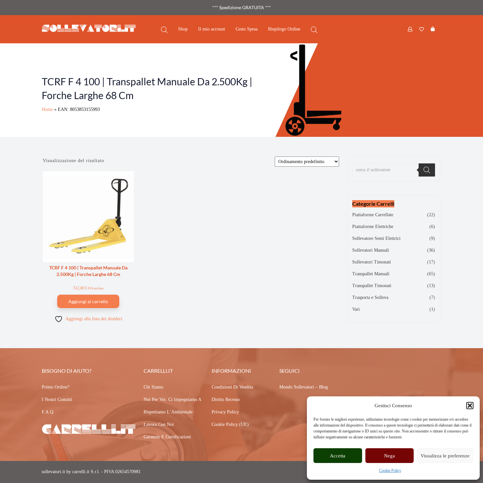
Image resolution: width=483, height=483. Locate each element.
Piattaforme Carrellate (372, 214)
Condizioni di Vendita (232, 387)
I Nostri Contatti (57, 399)
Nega (389, 455)
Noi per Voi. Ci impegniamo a (172, 399)
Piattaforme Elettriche (372, 226)
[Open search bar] (164, 29)
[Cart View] (433, 29)
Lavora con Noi (159, 424)
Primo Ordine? (55, 387)
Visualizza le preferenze (445, 455)
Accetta (337, 455)
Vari (356, 309)
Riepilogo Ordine (284, 29)
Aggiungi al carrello (88, 301)
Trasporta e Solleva (370, 297)
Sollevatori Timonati (371, 262)
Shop (183, 29)
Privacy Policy (225, 412)
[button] (470, 405)
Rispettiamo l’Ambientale (168, 412)
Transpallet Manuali (370, 273)
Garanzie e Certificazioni (167, 436)
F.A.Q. (48, 412)
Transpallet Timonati (371, 285)
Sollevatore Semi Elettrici (376, 238)
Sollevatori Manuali (370, 250)
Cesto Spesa (247, 29)
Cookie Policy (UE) (230, 424)
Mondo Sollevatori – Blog (303, 387)
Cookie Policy (390, 470)
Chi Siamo (153, 387)
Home (47, 109)
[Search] (427, 170)
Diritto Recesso (226, 399)
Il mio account (211, 29)
